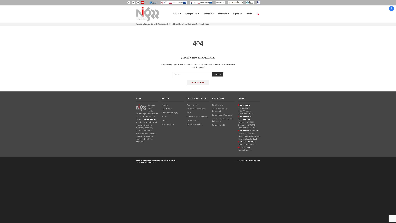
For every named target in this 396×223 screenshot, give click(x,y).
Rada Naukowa (166, 109)
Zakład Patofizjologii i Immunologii (220, 110)
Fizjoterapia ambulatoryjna (196, 109)
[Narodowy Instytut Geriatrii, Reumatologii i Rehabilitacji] (147, 14)
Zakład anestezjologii (194, 124)
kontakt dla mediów (245, 150)
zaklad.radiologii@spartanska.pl (249, 136)
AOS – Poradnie (192, 105)
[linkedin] (138, 2)
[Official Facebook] (128, 2)
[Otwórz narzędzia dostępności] (391, 8)
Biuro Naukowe (217, 105)
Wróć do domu (198, 83)
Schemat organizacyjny (169, 113)
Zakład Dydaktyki (218, 125)
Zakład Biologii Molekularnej (222, 115)
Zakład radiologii (193, 120)
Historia (164, 117)
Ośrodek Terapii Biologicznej (197, 117)
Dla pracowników (167, 124)
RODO (163, 120)
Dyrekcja (164, 105)
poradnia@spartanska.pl (246, 133)
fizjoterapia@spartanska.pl (247, 139)
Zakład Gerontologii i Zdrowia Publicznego (222, 120)
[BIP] (142, 2)
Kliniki (189, 113)
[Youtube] (133, 2)
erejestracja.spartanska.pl (247, 145)
